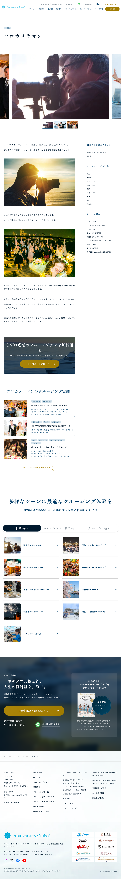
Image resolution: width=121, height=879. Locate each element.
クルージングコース (70, 9)
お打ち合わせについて (12, 783)
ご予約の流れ (8, 779)
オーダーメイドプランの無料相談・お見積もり (104, 774)
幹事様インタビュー (41, 811)
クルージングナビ (70, 808)
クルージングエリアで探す (43, 797)
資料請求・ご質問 (57, 4)
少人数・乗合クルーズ (12, 802)
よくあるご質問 (98, 793)
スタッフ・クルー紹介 (71, 783)
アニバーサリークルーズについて (75, 774)
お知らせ (66, 798)
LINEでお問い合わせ (86, 4)
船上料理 (50, 9)
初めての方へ (45, 4)
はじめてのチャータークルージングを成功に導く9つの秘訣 (104, 781)
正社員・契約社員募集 (71, 794)
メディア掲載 (68, 803)
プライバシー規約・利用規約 (73, 786)
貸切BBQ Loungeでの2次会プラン (15, 796)
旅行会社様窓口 (70, 4)
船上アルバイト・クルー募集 (73, 790)
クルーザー (32, 9)
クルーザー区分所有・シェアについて (16, 787)
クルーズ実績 (99, 9)
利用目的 (42, 9)
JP (99, 4)
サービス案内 (9, 772)
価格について (8, 792)
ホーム (6, 756)
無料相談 (112, 9)
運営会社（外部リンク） (72, 780)
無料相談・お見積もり (38, 363)
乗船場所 (58, 9)
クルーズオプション (86, 9)
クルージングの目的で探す (43, 801)
